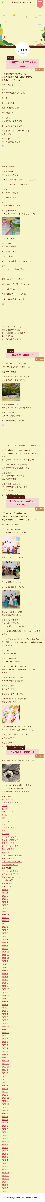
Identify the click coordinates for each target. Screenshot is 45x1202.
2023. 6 (5, 1008)
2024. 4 (5, 977)
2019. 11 (5, 1138)
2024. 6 (5, 970)
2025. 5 (5, 936)
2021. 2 (5, 1092)
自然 (11, 58)
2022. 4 (5, 1048)
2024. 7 (5, 967)
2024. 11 (5, 955)
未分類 (4, 806)
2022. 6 (5, 1042)
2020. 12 (5, 1098)
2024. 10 (5, 958)
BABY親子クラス (9, 858)
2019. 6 (5, 1154)
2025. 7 (5, 930)
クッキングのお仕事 (10, 840)
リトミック (6, 821)
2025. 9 (5, 924)
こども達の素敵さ (9, 827)
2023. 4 (5, 1014)
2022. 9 (5, 1036)
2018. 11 (5, 1176)
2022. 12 (5, 1026)
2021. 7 (5, 1076)
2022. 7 (5, 1039)
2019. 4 (5, 1160)
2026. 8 (5, 890)
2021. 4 (5, 1085)
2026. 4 (5, 902)
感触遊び (5, 834)
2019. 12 (5, 1135)
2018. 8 (5, 1185)
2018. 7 (5, 1188)
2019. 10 (5, 1141)
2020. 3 (5, 1126)
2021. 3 (5, 1089)
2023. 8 (5, 1001)
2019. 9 (5, 1145)
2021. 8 (5, 1073)
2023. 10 (5, 995)
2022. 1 (5, 1057)
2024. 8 (5, 964)
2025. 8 (5, 927)
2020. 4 (5, 1123)
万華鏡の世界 (7, 883)
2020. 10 (5, 1104)
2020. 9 (5, 1107)
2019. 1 (5, 1169)
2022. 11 (5, 1030)
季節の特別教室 (8, 849)
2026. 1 (5, 911)
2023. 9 (5, 998)
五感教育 (5, 852)
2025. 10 (5, 921)
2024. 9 (5, 961)
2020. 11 (5, 1101)
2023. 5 (5, 1011)
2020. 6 (5, 1117)
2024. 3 (5, 980)
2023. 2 (5, 1020)
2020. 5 (5, 1120)
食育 (4, 831)
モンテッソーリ (8, 799)
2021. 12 (5, 1061)
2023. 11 (5, 992)
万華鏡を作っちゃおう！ (12, 877)
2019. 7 (5, 1151)
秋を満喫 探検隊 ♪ (22, 355)
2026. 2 (5, 908)
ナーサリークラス (17, 497)
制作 (4, 818)
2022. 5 (5, 1045)
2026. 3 (5, 905)
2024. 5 (5, 974)
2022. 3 (5, 1051)
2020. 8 (5, 1110)
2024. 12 (5, 952)
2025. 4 (5, 939)
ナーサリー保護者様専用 (12, 855)
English (5, 815)
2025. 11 (5, 918)
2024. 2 (5, 983)
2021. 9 (5, 1070)
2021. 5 (5, 1082)
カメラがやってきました (22, 752)
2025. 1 (5, 949)
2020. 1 (5, 1132)
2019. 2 (5, 1166)
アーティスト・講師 (10, 846)
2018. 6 (5, 1191)
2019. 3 (5, 1163)
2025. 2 (5, 946)
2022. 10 (5, 1033)
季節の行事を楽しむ (10, 865)
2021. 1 (5, 1095)
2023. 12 (5, 989)
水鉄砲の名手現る (9, 880)
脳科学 (4, 809)
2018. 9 (5, 1182)
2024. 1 (5, 986)
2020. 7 (5, 1113)
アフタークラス (8, 843)
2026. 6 (5, 896)
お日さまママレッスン (11, 802)
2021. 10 (5, 1067)
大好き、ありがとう (10, 874)
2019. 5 (5, 1157)
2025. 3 (5, 942)
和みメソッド (7, 812)
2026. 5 (5, 899)
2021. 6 (5, 1079)
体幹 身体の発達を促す (12, 862)
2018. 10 (5, 1179)
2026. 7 (5, 893)
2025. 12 (5, 915)
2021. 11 (5, 1064)
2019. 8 (5, 1148)
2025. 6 (5, 933)
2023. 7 (5, 1005)
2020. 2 (5, 1129)
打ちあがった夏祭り (10, 871)
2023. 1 (5, 1023)
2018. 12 (5, 1173)
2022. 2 (5, 1054)
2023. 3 (5, 1017)
